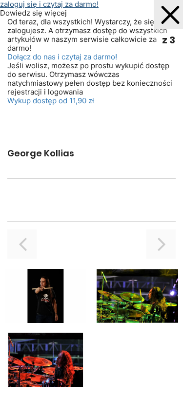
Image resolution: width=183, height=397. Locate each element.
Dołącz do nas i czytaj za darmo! (62, 56)
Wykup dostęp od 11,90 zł (50, 100)
